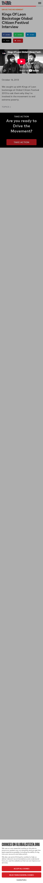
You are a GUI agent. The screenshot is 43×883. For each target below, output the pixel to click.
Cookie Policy (22, 880)
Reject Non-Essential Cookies (21, 875)
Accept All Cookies (21, 869)
